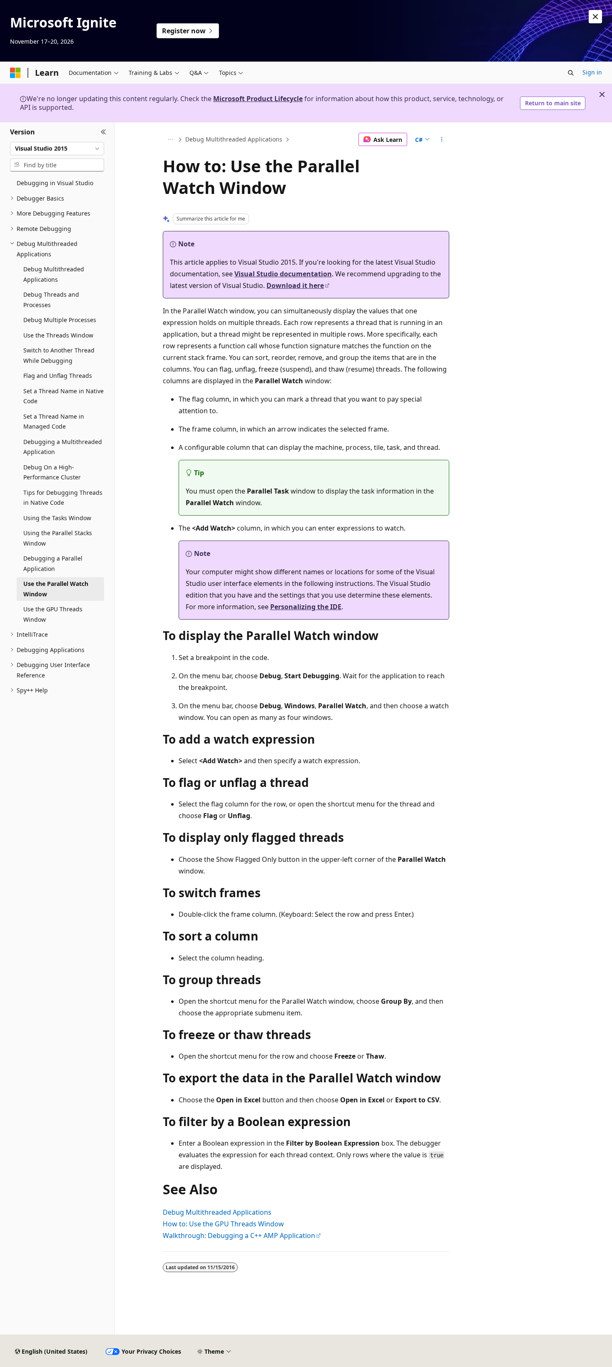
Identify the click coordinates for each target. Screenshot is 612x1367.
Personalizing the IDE (305, 606)
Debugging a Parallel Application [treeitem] (52, 563)
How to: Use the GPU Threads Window (223, 1223)
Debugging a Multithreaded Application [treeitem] (62, 447)
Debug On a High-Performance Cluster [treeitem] (52, 472)
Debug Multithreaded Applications (233, 139)
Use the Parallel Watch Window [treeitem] (55, 589)
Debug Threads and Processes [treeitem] (51, 299)
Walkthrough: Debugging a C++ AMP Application (239, 1235)
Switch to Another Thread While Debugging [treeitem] (59, 355)
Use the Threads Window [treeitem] (58, 335)
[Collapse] (103, 132)
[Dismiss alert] (595, 16)
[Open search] (570, 72)
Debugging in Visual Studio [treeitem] (55, 183)
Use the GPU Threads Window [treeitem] (52, 614)
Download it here (295, 285)
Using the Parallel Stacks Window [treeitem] (57, 538)
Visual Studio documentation (283, 273)
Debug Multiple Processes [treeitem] (59, 320)
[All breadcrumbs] (170, 139)
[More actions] (442, 139)
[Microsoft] (15, 72)
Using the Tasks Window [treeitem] (57, 518)
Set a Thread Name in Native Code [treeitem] (63, 396)
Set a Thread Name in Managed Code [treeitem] (53, 421)
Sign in (592, 72)
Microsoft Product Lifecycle (258, 98)
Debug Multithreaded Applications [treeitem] (53, 274)
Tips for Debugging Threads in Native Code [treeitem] (62, 498)
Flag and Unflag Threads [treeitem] (57, 376)
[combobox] (57, 148)
